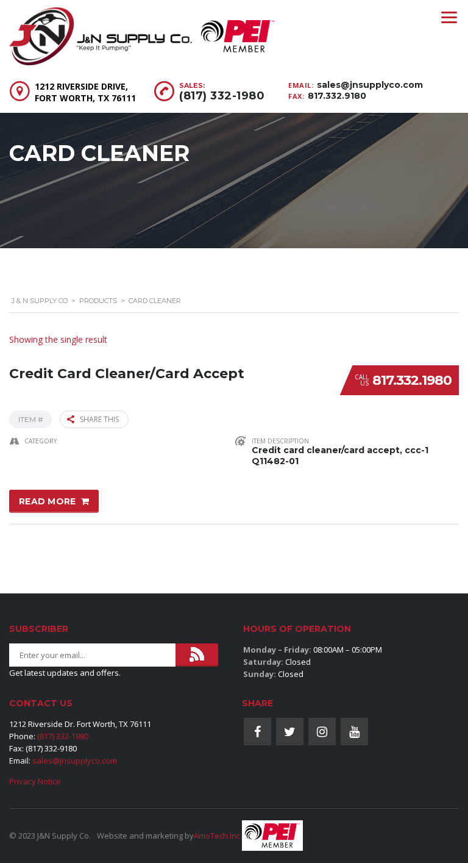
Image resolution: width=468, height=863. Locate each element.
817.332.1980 (412, 380)
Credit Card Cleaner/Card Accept (126, 373)
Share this (99, 419)
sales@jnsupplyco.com (370, 84)
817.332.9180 (337, 95)
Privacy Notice (35, 781)
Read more (47, 501)
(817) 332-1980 (221, 95)
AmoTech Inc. (218, 835)
